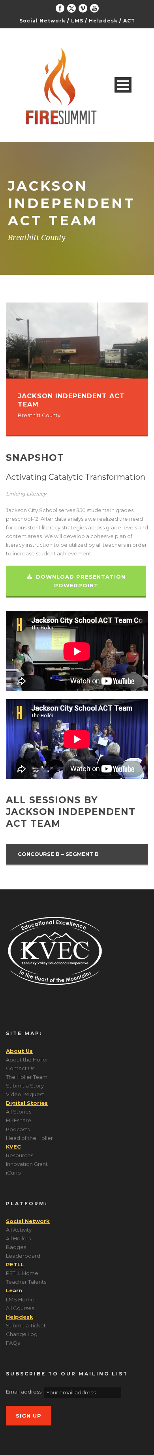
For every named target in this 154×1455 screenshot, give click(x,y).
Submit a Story (25, 1085)
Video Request (25, 1094)
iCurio (13, 1172)
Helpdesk (103, 21)
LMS (77, 21)
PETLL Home (22, 1273)
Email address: (25, 1391)
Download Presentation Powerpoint (80, 580)
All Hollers (18, 1238)
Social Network (42, 21)
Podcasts (18, 1129)
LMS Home (20, 1299)
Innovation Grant (27, 1164)
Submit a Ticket (26, 1325)
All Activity (19, 1230)
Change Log (22, 1334)
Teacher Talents (26, 1282)
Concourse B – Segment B (58, 854)
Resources (19, 1155)
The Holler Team (26, 1077)
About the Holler (27, 1059)
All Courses (20, 1308)
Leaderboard (23, 1256)
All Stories (18, 1111)
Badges (16, 1247)
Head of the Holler (29, 1138)
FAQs (13, 1343)
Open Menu (123, 85)
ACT (129, 21)
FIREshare (18, 1120)
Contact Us (20, 1068)
